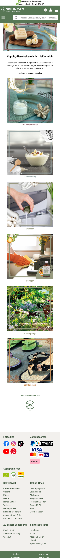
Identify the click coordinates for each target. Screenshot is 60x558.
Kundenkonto (9, 530)
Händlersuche (36, 530)
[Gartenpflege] (30, 330)
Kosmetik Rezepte (11, 488)
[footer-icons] (6, 444)
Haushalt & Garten (38, 502)
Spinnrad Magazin (38, 543)
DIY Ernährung (36, 492)
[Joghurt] (30, 174)
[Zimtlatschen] (30, 382)
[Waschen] (30, 226)
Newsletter (43, 554)
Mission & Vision (37, 537)
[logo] (30, 411)
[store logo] (12, 10)
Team (32, 533)
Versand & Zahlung (11, 533)
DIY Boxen (34, 495)
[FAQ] (45, 10)
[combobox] (35, 17)
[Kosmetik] (30, 122)
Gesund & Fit (35, 505)
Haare (6, 498)
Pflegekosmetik (36, 498)
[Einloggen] (51, 10)
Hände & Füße (9, 502)
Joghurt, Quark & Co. (12, 515)
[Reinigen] (30, 278)
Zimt (32, 508)
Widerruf (7, 537)
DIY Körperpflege (37, 488)
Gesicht (6, 492)
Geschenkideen (36, 512)
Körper (6, 495)
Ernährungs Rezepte (12, 512)
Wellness (7, 505)
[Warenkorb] (56, 10)
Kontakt (16, 554)
